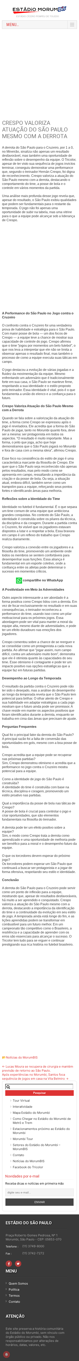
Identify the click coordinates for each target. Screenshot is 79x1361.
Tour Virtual (21, 1100)
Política (14, 1289)
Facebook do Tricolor (28, 1167)
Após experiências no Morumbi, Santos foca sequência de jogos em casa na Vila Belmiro (35, 1076)
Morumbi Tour (23, 1139)
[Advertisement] (39, 72)
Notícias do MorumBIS (22, 1057)
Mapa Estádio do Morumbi (31, 1113)
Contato (18, 1155)
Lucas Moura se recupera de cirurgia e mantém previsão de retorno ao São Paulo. (37, 1068)
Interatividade (22, 1107)
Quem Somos (18, 1283)
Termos (14, 1295)
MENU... (12, 24)
